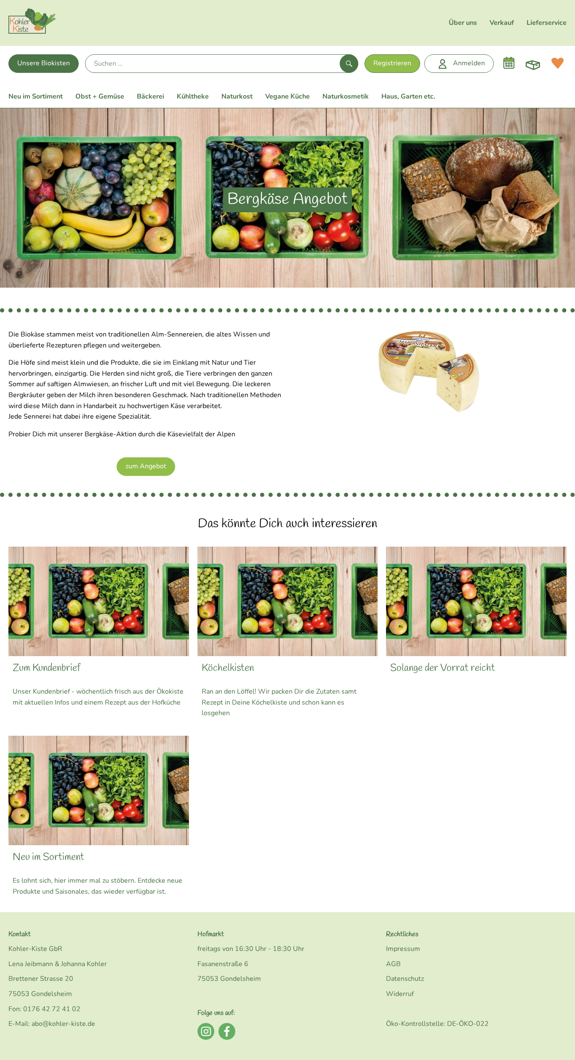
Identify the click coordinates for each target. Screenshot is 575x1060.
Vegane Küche (287, 96)
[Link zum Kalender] (509, 63)
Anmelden (469, 63)
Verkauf (502, 22)
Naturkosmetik (345, 96)
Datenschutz (405, 978)
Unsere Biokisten (43, 63)
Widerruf (400, 994)
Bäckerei (150, 96)
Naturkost (237, 96)
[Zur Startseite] (32, 22)
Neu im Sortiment (35, 96)
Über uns (463, 22)
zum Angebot (145, 466)
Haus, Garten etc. (408, 96)
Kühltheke (193, 96)
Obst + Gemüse (99, 96)
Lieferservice (547, 22)
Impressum (403, 948)
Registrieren (392, 63)
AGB (393, 964)
